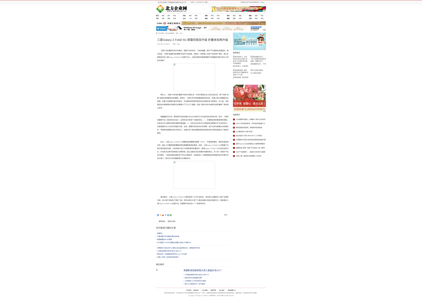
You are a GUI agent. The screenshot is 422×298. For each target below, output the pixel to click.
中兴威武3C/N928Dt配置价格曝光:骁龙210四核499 (174, 242)
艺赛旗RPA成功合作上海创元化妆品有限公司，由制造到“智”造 (178, 248)
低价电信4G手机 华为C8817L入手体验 (249, 135)
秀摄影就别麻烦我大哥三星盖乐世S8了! (203, 270)
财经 (163, 15)
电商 (190, 15)
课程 (234, 18)
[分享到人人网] (168, 215)
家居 (234, 15)
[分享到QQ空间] (161, 215)
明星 (196, 18)
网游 (256, 18)
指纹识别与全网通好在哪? (193, 278)
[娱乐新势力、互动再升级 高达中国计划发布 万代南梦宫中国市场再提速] (240, 60)
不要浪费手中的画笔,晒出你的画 (168, 236)
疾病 (256, 15)
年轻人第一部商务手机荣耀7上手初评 (248, 156)
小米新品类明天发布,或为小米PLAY (169, 251)
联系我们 (196, 290)
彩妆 (218, 15)
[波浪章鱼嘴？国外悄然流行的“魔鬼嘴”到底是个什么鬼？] (240, 72)
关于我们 (189, 290)
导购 (212, 18)
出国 (240, 18)
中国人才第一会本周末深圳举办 (168, 257)
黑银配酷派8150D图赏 (164, 239)
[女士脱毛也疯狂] (258, 70)
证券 (163, 18)
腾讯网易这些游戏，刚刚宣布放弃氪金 (249, 127)
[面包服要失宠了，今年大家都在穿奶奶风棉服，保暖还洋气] (258, 59)
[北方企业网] (171, 12)
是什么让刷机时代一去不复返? (195, 284)
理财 (168, 18)
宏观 (174, 18)
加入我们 (221, 290)
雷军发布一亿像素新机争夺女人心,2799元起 (172, 254)
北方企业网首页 (169, 33)
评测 (218, 18)
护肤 (212, 15)
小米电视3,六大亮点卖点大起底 (195, 281)
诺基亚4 (160, 233)
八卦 (190, 18)
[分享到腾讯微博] (166, 215)
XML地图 (204, 290)
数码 (196, 15)
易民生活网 (171, 221)
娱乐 (168, 15)
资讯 (177, 33)
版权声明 (213, 290)
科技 (174, 15)
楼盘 (240, 15)
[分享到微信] (171, 215)
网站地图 (230, 290)
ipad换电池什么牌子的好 (244, 131)
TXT (234, 290)
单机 (262, 18)
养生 (262, 15)
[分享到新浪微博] (163, 215)
